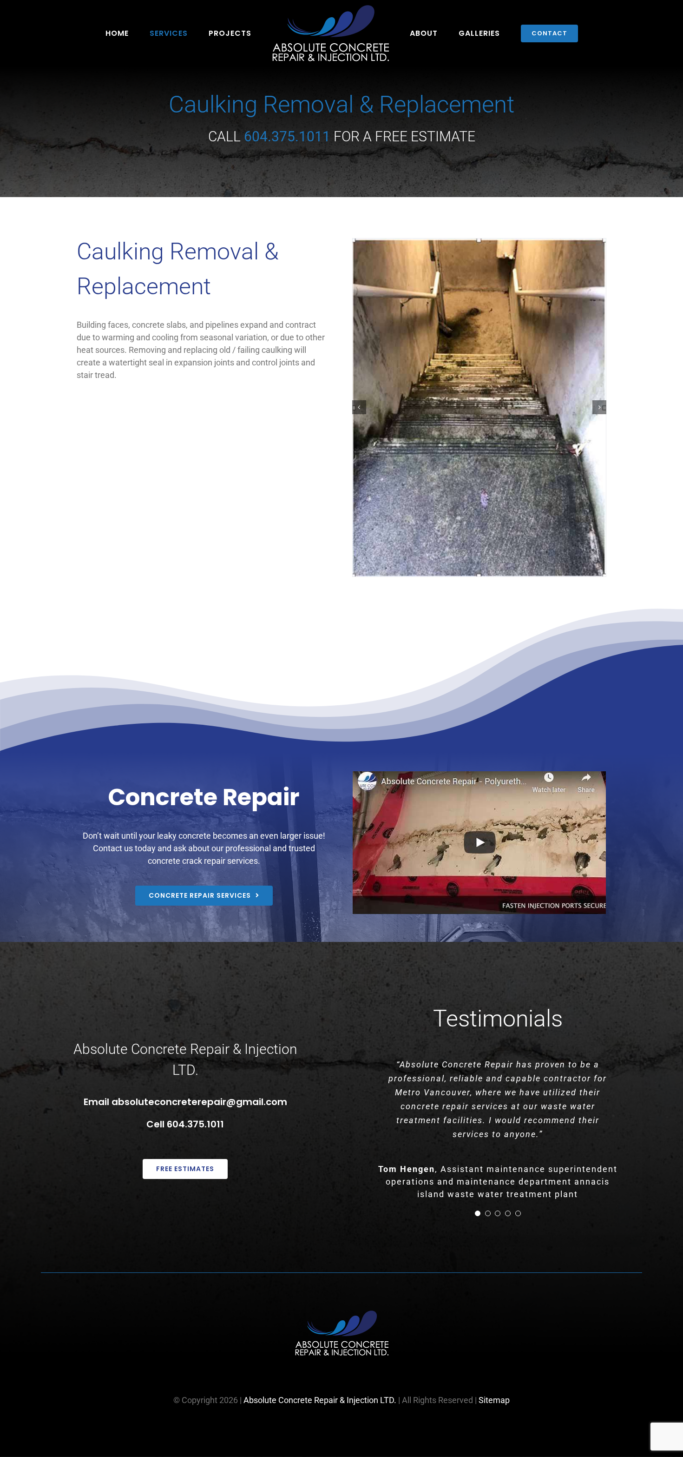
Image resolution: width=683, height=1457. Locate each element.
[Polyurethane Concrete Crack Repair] (479, 842)
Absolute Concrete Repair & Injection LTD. (319, 1400)
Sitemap (494, 1400)
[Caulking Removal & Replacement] (479, 407)
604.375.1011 (195, 1124)
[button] (359, 407)
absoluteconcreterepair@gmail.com (199, 1101)
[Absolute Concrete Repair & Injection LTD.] (341, 1314)
